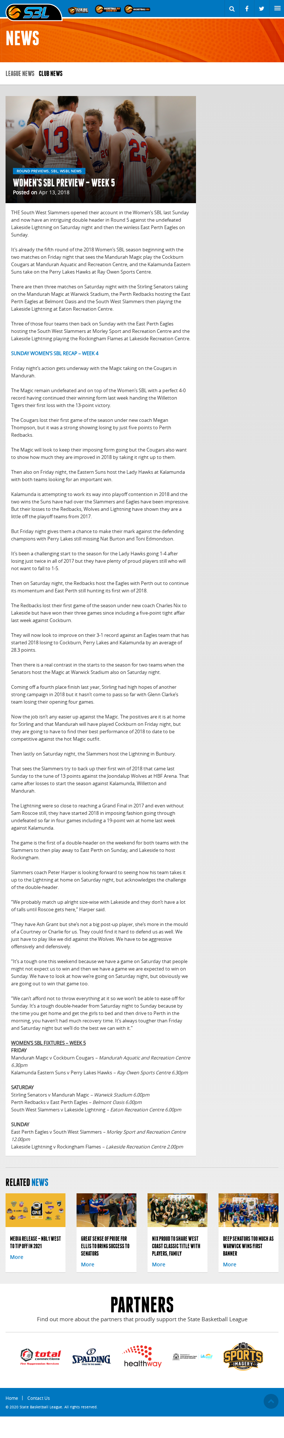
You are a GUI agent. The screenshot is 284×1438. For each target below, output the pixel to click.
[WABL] (79, 9)
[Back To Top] (271, 1401)
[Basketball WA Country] (108, 9)
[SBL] (34, 13)
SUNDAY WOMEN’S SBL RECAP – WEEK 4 (54, 353)
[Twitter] (261, 8)
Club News (50, 73)
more (16, 1257)
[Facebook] (247, 8)
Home (12, 1398)
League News (20, 73)
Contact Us (38, 1398)
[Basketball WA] (137, 9)
